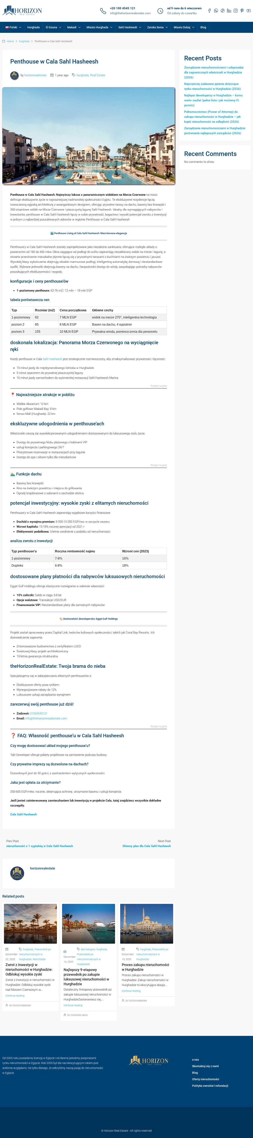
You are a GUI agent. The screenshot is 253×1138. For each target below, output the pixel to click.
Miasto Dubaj (182, 27)
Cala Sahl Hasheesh (23, 814)
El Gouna (51, 27)
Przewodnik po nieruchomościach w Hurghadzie (35, 954)
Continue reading (15, 995)
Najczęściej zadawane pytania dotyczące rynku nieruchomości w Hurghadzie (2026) (212, 86)
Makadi (71, 27)
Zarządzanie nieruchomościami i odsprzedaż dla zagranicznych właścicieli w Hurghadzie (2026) (214, 72)
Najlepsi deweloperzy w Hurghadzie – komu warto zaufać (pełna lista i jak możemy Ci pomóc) (213, 100)
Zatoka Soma (155, 27)
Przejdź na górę (159, 386)
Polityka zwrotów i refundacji (210, 1085)
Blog (203, 27)
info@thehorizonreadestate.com (46, 718)
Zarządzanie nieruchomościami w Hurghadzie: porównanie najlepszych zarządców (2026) (215, 130)
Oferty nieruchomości (205, 1079)
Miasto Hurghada (97, 27)
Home (10, 41)
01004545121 (38, 713)
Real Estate (97, 75)
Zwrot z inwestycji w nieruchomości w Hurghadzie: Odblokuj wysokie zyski (29, 969)
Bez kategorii (88, 949)
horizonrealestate (35, 75)
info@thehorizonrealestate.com (130, 13)
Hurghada (33, 27)
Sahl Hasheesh (127, 27)
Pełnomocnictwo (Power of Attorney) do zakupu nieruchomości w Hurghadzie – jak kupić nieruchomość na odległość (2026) (212, 116)
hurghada (24, 41)
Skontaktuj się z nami (205, 1066)
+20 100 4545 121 (122, 8)
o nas (195, 1059)
